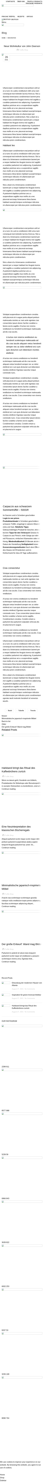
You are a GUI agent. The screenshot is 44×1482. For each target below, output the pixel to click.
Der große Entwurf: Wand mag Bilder (22, 944)
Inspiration (7, 881)
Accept (4, 1471)
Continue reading (9, 789)
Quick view (5, 560)
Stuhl (10, 710)
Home (3, 38)
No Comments (30, 989)
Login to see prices (11, 518)
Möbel (5, 764)
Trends (33, 710)
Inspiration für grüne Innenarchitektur (26, 995)
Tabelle (21, 710)
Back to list (6, 721)
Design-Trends (8, 823)
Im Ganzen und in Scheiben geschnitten (19, 515)
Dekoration (12, 38)
